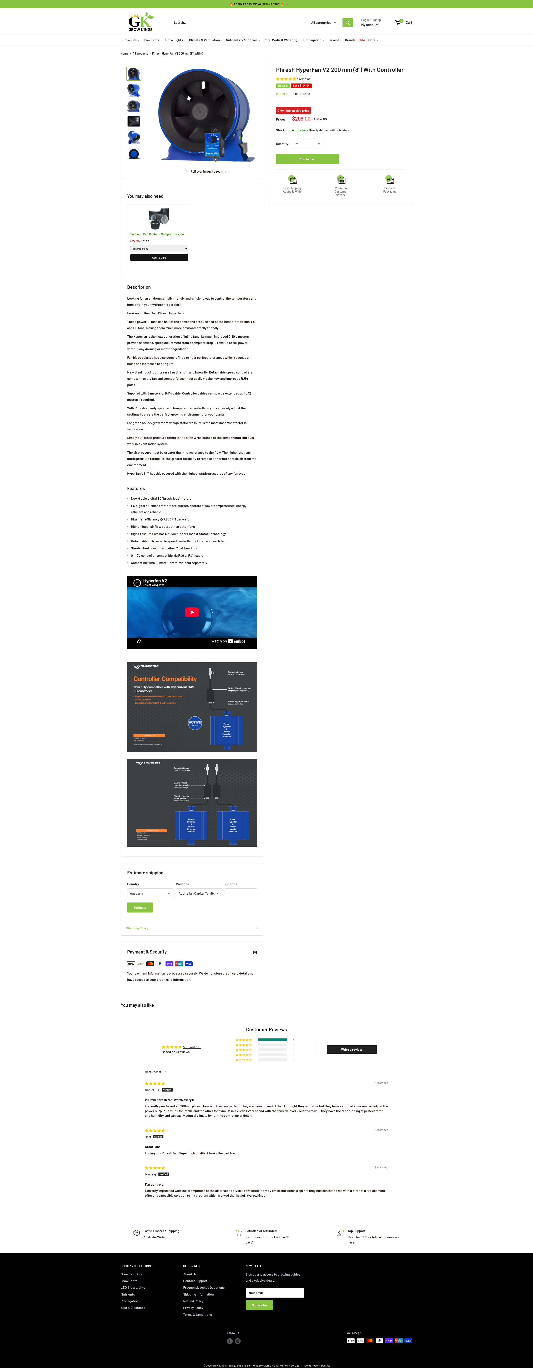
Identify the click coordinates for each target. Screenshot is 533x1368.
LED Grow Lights (133, 1287)
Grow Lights (174, 40)
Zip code (231, 884)
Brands (350, 40)
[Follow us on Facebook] (230, 1341)
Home (124, 53)
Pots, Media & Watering (280, 40)
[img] (155, 1083)
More (372, 40)
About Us (190, 1274)
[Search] (347, 22)
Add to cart (307, 159)
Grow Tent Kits (131, 1274)
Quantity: (283, 144)
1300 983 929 (310, 1365)
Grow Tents (151, 40)
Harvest (333, 40)
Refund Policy (193, 1301)
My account (370, 24)
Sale (362, 40)
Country (133, 884)
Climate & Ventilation (204, 40)
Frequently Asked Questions (204, 1287)
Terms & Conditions (197, 1314)
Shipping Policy (137, 928)
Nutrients (128, 1294)
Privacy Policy (193, 1307)
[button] (286, 79)
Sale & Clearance (133, 1307)
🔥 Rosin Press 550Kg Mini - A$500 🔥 (257, 4)
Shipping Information (198, 1294)
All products (140, 53)
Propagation (312, 40)
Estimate (140, 907)
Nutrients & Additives (242, 40)
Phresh (281, 94)
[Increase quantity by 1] (318, 143)
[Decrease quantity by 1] (296, 143)
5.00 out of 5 (192, 1047)
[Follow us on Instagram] (238, 1341)
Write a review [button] (351, 1049)
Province (182, 884)
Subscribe (259, 1305)
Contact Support (195, 1281)
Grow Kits (129, 40)
